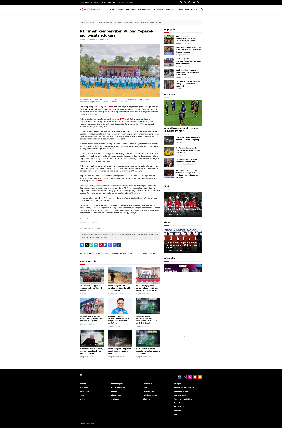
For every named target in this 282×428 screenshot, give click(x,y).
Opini (187, 9)
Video (167, 222)
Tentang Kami (180, 395)
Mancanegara (131, 9)
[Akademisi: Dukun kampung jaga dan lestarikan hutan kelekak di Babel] (92, 338)
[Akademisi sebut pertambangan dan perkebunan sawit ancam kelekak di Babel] (148, 306)
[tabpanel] (183, 204)
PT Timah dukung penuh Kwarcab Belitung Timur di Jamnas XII (91, 288)
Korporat (177, 411)
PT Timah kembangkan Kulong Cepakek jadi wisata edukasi (138, 22)
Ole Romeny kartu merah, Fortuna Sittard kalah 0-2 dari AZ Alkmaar (187, 150)
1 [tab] (176, 219)
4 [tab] (186, 219)
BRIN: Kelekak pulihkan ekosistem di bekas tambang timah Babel (148, 351)
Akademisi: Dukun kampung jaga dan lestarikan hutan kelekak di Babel (91, 351)
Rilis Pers (129, 2)
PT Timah (108, 107)
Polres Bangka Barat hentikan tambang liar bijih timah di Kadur (119, 288)
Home (112, 9)
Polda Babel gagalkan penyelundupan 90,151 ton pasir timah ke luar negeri (147, 288)
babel (138, 253)
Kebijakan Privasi (181, 391)
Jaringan (177, 384)
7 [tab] (188, 255)
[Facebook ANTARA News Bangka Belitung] (181, 2)
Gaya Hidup (179, 9)
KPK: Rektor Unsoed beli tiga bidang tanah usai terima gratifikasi (187, 83)
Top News (121, 2)
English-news (148, 391)
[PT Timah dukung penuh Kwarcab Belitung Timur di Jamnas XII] (92, 275)
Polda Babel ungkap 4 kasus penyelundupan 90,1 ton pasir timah (182, 245)
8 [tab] (191, 255)
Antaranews (85, 2)
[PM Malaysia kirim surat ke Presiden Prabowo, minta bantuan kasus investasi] (169, 162)
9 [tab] (194, 255)
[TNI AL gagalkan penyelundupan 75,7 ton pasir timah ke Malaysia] (169, 62)
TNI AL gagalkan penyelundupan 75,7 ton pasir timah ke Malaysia (188, 61)
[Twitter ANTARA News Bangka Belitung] (185, 2)
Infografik (169, 258)
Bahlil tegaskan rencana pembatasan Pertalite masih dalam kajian (187, 72)
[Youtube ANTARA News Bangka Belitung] (194, 2)
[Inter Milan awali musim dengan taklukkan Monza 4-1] (183, 113)
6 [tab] (184, 255)
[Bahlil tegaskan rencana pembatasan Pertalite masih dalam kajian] (169, 73)
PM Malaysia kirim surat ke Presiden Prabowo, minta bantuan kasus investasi (186, 161)
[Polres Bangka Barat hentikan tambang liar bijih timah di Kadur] (120, 275)
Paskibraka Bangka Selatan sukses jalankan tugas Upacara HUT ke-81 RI (183, 209)
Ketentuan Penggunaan (184, 387)
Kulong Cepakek (101, 253)
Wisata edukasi (150, 253)
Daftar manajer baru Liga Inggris (180, 327)
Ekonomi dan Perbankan (102, 22)
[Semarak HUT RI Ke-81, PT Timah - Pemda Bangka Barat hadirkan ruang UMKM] (92, 306)
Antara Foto (95, 2)
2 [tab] (179, 219)
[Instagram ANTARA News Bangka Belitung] (189, 2)
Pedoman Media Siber (183, 399)
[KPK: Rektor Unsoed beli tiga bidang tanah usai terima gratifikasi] (169, 85)
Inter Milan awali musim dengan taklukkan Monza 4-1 (181, 129)
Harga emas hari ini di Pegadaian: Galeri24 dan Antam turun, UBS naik (185, 38)
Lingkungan (158, 9)
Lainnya (194, 9)
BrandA (177, 403)
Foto (166, 186)
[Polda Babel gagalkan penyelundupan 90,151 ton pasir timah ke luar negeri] (148, 275)
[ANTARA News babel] (91, 9)
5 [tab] (189, 219)
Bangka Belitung (144, 9)
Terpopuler (111, 2)
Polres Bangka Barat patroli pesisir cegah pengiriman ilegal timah (119, 351)
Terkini (103, 2)
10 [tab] (198, 255)
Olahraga (169, 9)
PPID (176, 414)
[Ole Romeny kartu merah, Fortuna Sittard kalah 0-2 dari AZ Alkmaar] (169, 151)
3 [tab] (183, 219)
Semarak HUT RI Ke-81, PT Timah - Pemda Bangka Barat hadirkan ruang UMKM (92, 318)
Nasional (119, 9)
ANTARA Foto (180, 407)
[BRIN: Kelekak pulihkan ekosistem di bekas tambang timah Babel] (148, 338)
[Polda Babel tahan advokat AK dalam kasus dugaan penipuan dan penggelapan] (169, 51)
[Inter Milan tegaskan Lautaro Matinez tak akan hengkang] (169, 140)
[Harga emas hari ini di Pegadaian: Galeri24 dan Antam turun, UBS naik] (169, 39)
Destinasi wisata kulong (122, 253)
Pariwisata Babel (150, 395)
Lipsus (114, 391)
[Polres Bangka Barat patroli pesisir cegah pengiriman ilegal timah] (120, 338)
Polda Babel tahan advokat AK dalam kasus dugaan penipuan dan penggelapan (188, 50)
